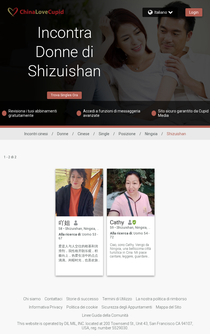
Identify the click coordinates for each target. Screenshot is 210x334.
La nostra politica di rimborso (161, 299)
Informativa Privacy (46, 307)
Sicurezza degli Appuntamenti (126, 307)
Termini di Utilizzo (117, 299)
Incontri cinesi (36, 134)
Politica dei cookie (82, 307)
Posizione (127, 134)
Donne (62, 134)
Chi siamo (32, 299)
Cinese (83, 134)
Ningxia (151, 134)
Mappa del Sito (168, 307)
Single (104, 134)
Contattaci (53, 299)
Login (194, 12)
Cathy (117, 222)
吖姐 (64, 223)
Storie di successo (82, 299)
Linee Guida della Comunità (105, 315)
